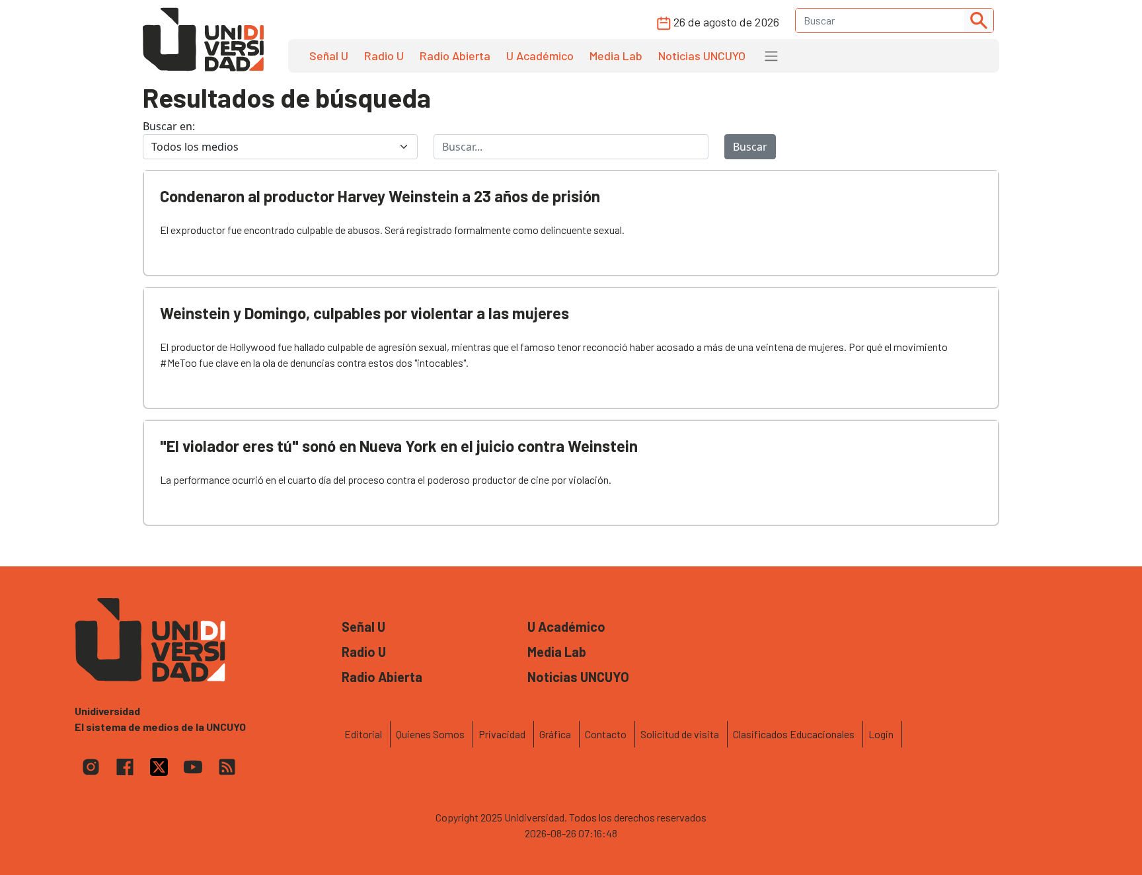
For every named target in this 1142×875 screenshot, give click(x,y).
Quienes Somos (430, 734)
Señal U (328, 55)
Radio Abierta (455, 55)
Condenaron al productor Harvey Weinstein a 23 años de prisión (380, 196)
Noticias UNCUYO (701, 55)
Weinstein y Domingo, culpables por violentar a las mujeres (364, 313)
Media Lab (616, 55)
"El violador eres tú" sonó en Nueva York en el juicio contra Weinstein (399, 445)
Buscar (750, 146)
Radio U (384, 55)
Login (881, 734)
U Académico (540, 55)
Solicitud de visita (679, 734)
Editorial (363, 734)
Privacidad (501, 734)
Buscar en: (169, 126)
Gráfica (555, 734)
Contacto (606, 734)
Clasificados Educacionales (794, 734)
